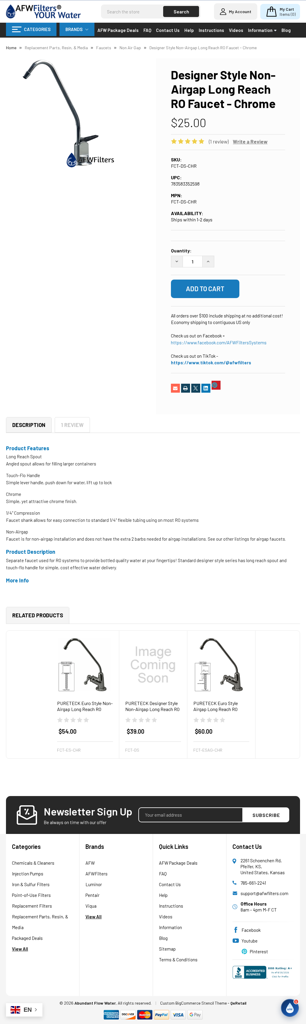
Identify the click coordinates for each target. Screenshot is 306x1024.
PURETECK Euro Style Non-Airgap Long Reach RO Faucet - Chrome (85, 709)
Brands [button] (73, 29)
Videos (236, 30)
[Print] (185, 388)
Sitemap (167, 948)
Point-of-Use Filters (31, 895)
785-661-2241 (253, 883)
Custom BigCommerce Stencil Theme (193, 1003)
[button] (290, 1008)
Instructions (211, 30)
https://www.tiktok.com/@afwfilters (211, 362)
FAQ (147, 30)
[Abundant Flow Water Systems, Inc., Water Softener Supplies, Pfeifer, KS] (263, 975)
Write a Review (250, 141)
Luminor (93, 884)
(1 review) (219, 141)
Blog (286, 30)
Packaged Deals (27, 938)
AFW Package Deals (118, 30)
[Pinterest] (216, 385)
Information (260, 30)
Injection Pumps (27, 873)
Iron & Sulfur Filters (31, 884)
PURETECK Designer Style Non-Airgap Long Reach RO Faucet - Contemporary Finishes (152, 712)
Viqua (91, 906)
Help (189, 30)
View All (20, 948)
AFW (90, 863)
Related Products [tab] (37, 615)
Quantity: (181, 250)
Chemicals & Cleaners (33, 863)
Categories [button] (37, 29)
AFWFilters (96, 873)
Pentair (92, 895)
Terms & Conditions (178, 959)
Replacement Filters (32, 906)
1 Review (72, 425)
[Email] (175, 388)
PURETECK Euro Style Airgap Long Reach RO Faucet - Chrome (215, 709)
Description (28, 425)
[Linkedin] (205, 388)
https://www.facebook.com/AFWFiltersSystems (219, 342)
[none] (60, 112)
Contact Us (168, 30)
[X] (195, 388)
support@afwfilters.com (264, 893)
